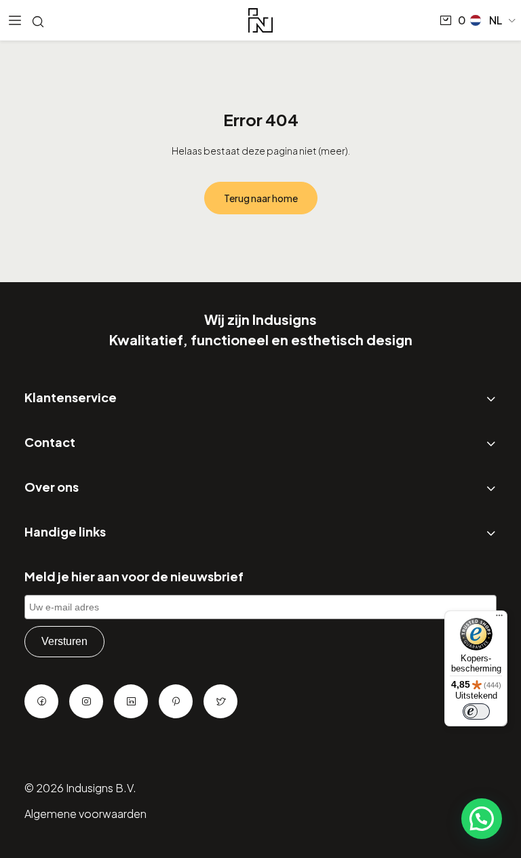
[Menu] (499, 618)
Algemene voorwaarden (85, 813)
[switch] (476, 711)
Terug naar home (261, 198)
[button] (493, 20)
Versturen (64, 641)
